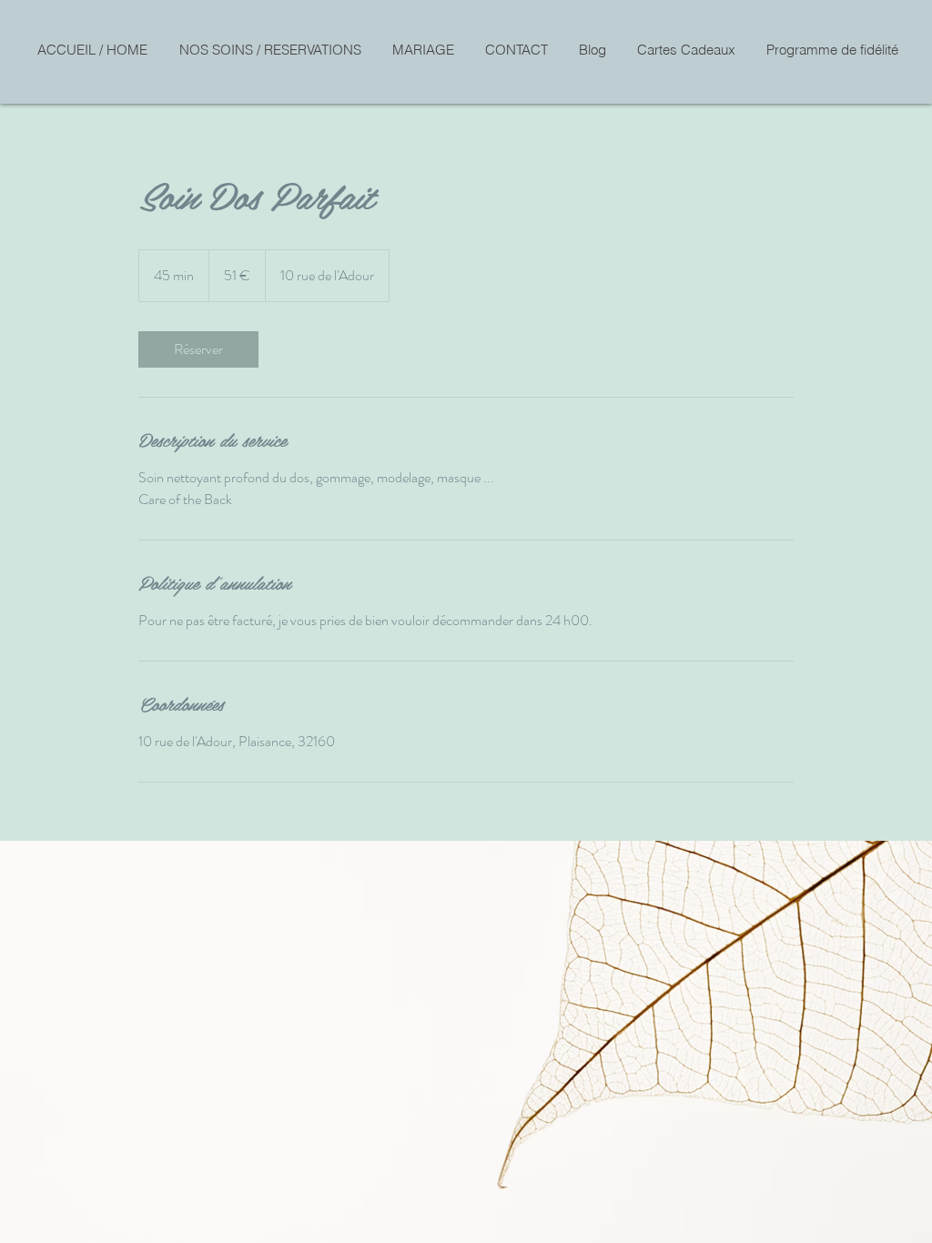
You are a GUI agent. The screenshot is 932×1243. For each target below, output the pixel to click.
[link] (198, 349)
